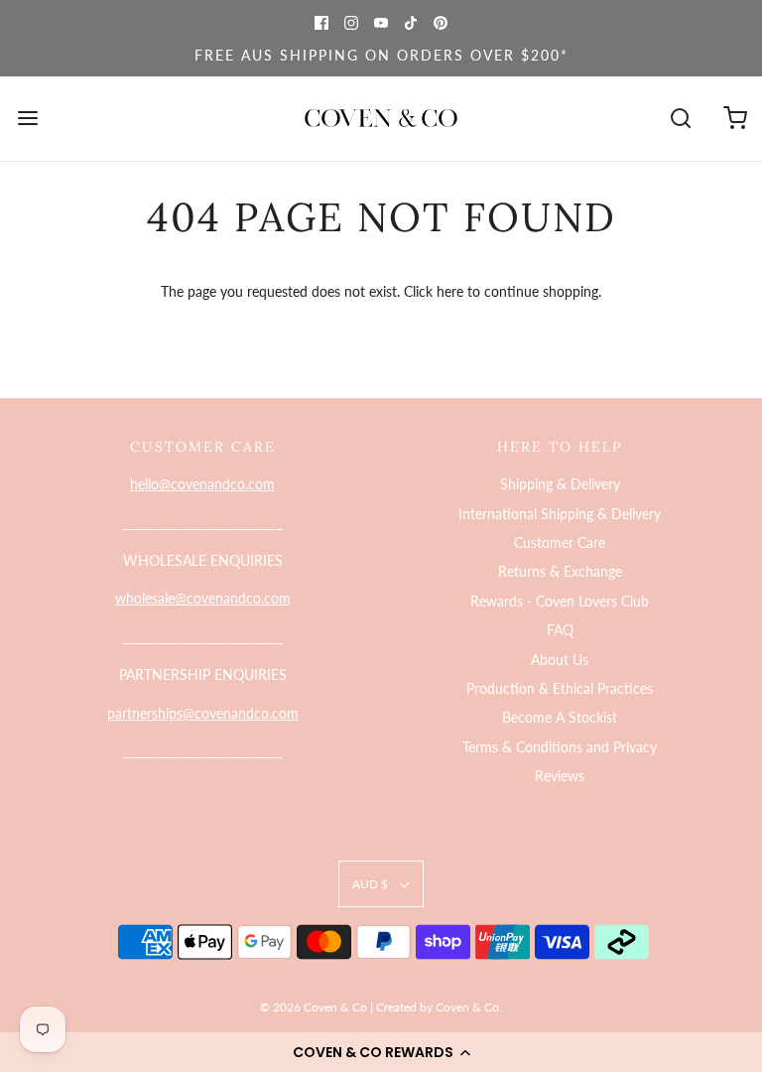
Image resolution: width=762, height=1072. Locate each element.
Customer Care (559, 542)
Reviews (559, 775)
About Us (559, 659)
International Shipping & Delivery (559, 513)
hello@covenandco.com (202, 483)
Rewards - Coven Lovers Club (559, 601)
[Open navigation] (27, 118)
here (450, 291)
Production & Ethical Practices (559, 688)
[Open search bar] (680, 118)
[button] (381, 1052)
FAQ (560, 629)
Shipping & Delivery (560, 483)
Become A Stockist (559, 717)
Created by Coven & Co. (439, 1007)
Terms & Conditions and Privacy (559, 746)
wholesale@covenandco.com (203, 598)
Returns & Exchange (560, 571)
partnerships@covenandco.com (203, 713)
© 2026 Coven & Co (313, 1007)
